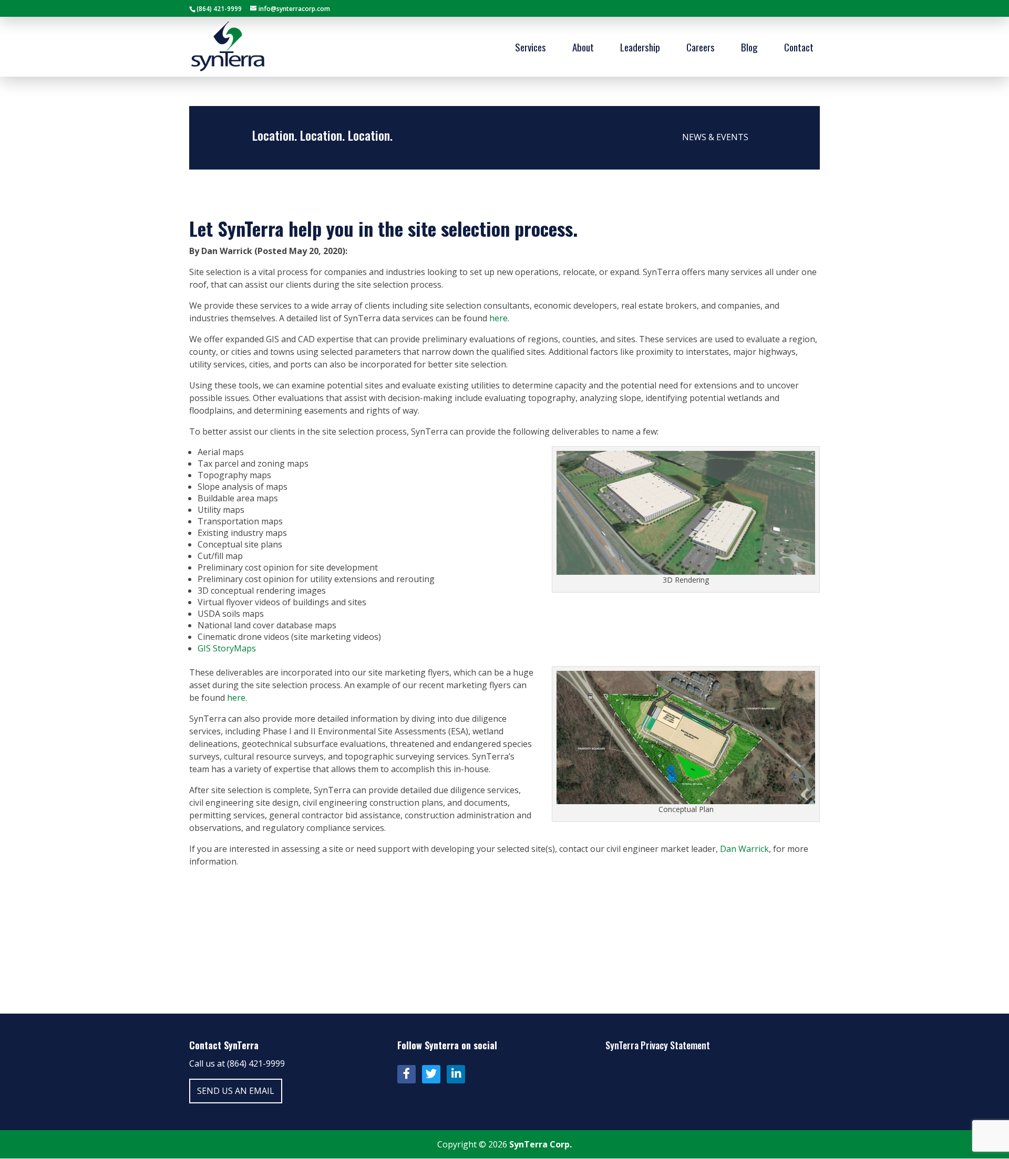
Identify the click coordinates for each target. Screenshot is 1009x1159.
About (583, 48)
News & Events (715, 137)
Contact (799, 48)
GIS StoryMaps (227, 648)
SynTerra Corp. (540, 1144)
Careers (700, 48)
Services (530, 48)
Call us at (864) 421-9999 (237, 1063)
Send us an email (235, 1091)
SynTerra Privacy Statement (657, 1045)
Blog (749, 48)
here (498, 318)
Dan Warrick (744, 849)
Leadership (640, 48)
